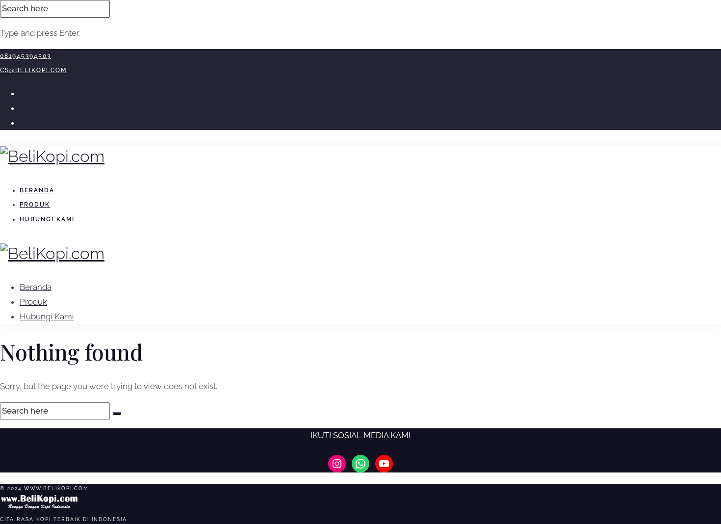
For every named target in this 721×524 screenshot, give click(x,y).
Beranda (37, 190)
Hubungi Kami (47, 219)
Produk (35, 204)
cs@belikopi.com (33, 70)
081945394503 (25, 55)
